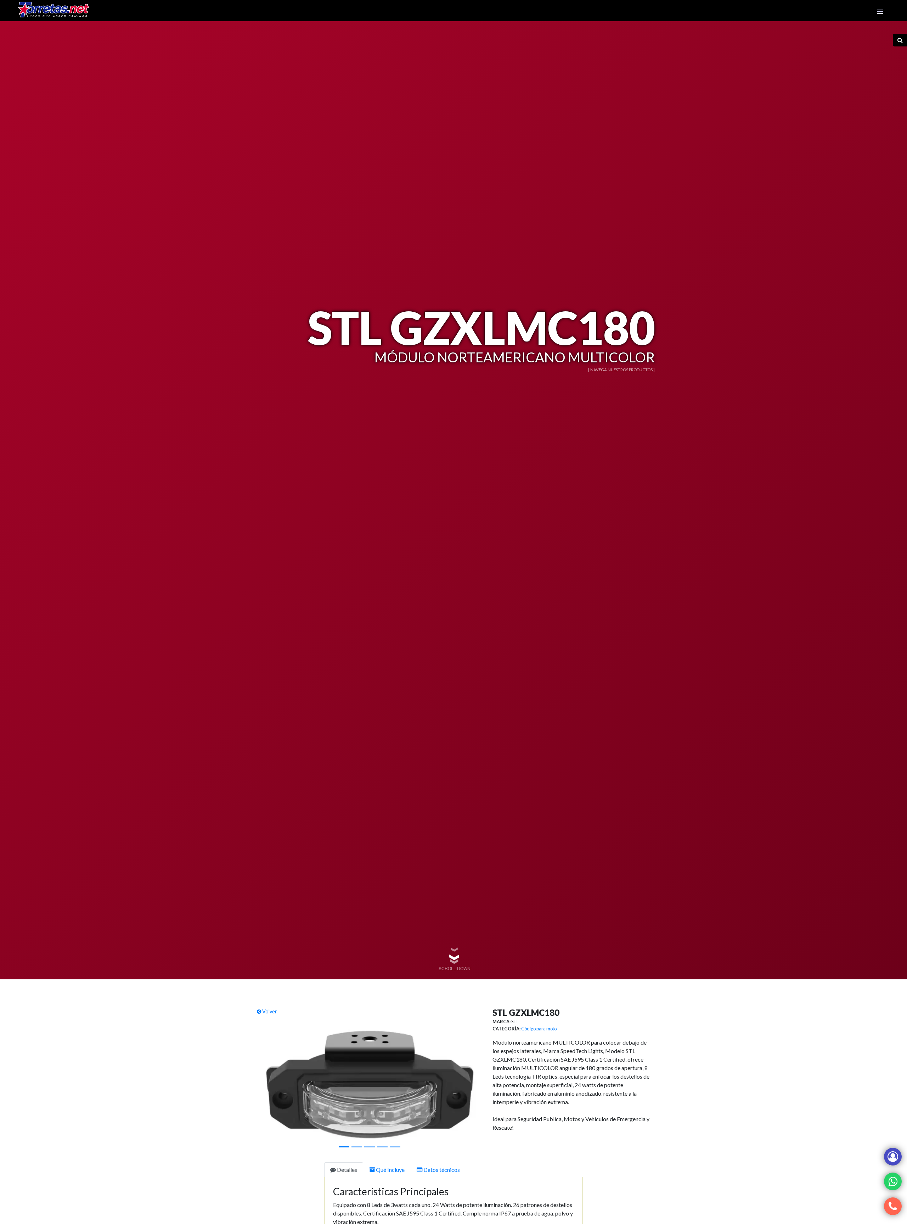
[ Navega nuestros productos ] (621, 369)
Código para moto (539, 1028)
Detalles (346, 1169)
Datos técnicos (441, 1169)
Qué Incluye (390, 1169)
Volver (269, 1011)
